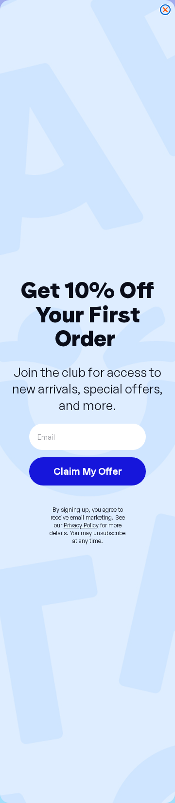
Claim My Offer (87, 471)
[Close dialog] (165, 10)
